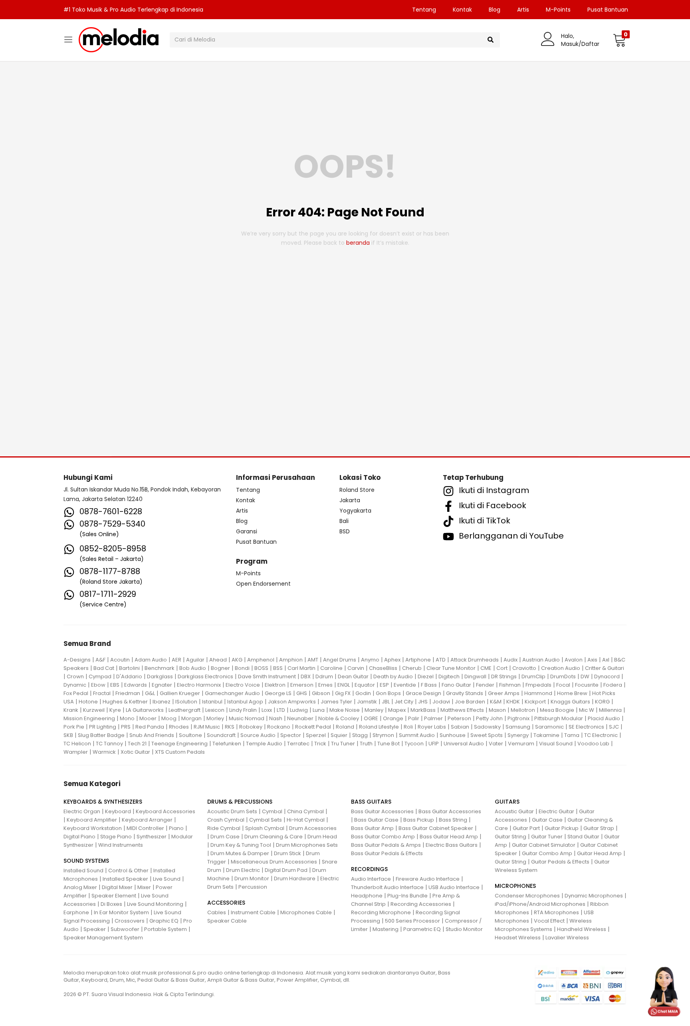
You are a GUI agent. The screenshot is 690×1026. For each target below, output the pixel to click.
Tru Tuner (343, 743)
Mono (127, 718)
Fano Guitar (456, 685)
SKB (68, 735)
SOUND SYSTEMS (86, 861)
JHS (423, 701)
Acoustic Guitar (514, 811)
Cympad (100, 676)
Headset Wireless (518, 937)
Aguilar (195, 660)
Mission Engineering (89, 718)
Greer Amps (503, 693)
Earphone (76, 912)
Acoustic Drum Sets (232, 811)
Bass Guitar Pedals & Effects (387, 853)
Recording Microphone (381, 912)
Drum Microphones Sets (307, 845)
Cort (502, 668)
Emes (325, 685)
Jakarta (349, 500)
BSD (344, 531)
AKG (237, 660)
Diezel (426, 676)
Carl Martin (301, 668)
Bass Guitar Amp (372, 828)
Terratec (298, 743)
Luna (319, 710)
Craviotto (524, 668)
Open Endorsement (263, 584)
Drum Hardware (294, 878)
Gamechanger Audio (232, 693)
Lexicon (214, 710)
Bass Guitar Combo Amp (383, 836)
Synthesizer (152, 836)
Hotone (88, 701)
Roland (345, 727)
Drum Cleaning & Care (273, 836)
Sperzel (316, 735)
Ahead (218, 660)
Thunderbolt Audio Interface (387, 887)
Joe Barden (470, 701)
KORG (602, 701)
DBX (306, 676)
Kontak (462, 10)
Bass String (453, 820)
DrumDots (563, 676)
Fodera (612, 685)
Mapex (397, 710)
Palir (413, 718)
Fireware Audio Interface (428, 879)
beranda (358, 243)
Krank (70, 710)
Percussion (252, 887)
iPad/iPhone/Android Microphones (540, 904)
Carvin (355, 668)
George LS (278, 693)
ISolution (186, 701)
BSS (278, 668)
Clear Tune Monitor (451, 668)
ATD (441, 660)
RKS (229, 727)
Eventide (405, 685)
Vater (496, 743)
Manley (374, 710)
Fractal (102, 693)
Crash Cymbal (225, 820)
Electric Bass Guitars (452, 845)
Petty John (489, 718)
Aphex (392, 660)
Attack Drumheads (474, 660)
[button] (620, 40)
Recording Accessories (421, 904)
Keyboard (118, 811)
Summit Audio (417, 735)
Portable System (165, 929)
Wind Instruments (120, 845)
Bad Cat (103, 668)
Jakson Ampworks (292, 701)
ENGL (343, 685)
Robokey (250, 727)
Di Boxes (111, 904)
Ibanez (162, 701)
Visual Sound (556, 743)
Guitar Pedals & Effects (560, 862)
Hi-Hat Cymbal (306, 820)
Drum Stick (287, 853)
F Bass (429, 685)
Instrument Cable (253, 912)
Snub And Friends (151, 735)
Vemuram (521, 743)
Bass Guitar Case (376, 820)
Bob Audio (192, 668)
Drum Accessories (313, 828)
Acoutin (120, 660)
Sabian (460, 727)
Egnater (162, 685)
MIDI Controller (145, 828)
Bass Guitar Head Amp (449, 836)
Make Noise (344, 710)
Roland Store (357, 490)
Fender (485, 685)
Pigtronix (518, 718)
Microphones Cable (306, 912)
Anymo (370, 660)
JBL (386, 701)
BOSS (261, 668)
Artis (523, 10)
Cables (216, 912)
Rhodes (179, 727)
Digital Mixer (117, 887)
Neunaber (300, 718)
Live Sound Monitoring (155, 904)
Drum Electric (243, 870)
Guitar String (510, 836)
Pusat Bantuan (607, 10)
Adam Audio (151, 660)
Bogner (220, 668)
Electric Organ (81, 811)
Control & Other (128, 870)
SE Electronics (586, 727)
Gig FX (343, 693)
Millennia (610, 710)
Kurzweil (94, 710)
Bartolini (129, 668)
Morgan (191, 718)
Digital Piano (79, 836)
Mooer (148, 718)
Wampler (75, 752)
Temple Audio (264, 743)
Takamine (546, 735)
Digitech (449, 676)
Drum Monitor (251, 878)
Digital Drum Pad (286, 870)
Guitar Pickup (562, 828)
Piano (176, 828)
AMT (312, 660)
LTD (281, 710)
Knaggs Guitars (570, 701)
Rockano (278, 727)
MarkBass (423, 710)
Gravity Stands (464, 693)
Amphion (291, 660)
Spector (290, 735)
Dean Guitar (353, 676)
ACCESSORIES (226, 903)
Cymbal (272, 811)
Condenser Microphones (527, 895)
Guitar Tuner (547, 836)
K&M (496, 701)
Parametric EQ (422, 929)
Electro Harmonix (199, 685)
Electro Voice (243, 685)
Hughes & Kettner (125, 701)
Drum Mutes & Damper (239, 853)
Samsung (518, 727)
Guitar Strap (598, 828)
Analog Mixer (80, 887)
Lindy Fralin (243, 710)
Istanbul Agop (245, 701)
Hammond (538, 693)
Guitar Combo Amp (547, 853)
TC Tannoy (109, 743)
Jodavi (441, 701)
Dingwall (475, 676)
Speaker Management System (103, 937)
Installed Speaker (125, 879)
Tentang (424, 10)
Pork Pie (73, 727)
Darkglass (160, 676)
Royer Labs (432, 727)
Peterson (459, 718)
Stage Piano (116, 836)
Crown (75, 676)
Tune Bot (388, 743)
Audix (511, 660)
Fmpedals (538, 685)
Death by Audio (393, 676)
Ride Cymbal (223, 828)
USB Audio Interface (454, 887)
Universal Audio (464, 743)
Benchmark (159, 668)
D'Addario (129, 676)
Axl (605, 660)
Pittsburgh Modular (558, 718)
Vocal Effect (549, 921)
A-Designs (77, 660)
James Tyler (336, 701)
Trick (320, 743)
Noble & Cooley (338, 718)
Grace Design (423, 693)
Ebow (98, 685)
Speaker (94, 929)
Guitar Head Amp (599, 853)
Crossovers (130, 921)
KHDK (513, 701)
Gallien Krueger (180, 693)
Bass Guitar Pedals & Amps (386, 845)
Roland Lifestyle (379, 727)
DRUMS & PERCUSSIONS (239, 802)
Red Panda (149, 727)
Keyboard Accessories (165, 811)
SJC (614, 727)
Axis (592, 660)
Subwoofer (125, 929)
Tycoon (414, 743)
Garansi (246, 531)
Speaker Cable (227, 921)
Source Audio (258, 735)
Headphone (367, 895)
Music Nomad (246, 718)
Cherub (412, 668)
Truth (366, 743)
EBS (114, 685)
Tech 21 (137, 743)
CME (486, 668)
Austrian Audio (541, 660)
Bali (344, 521)
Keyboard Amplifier (92, 820)
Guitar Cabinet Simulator (543, 845)
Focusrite (587, 685)
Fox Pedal (75, 693)
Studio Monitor (464, 929)
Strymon (383, 735)
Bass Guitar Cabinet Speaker (436, 828)
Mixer (144, 887)
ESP (384, 685)
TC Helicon (77, 743)
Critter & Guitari (604, 668)
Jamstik (367, 701)
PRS (126, 727)
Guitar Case (547, 820)
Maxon (497, 710)
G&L (150, 693)
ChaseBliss (383, 668)
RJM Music (207, 727)
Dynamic (74, 685)
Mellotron (523, 710)
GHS (301, 693)
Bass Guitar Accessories (382, 811)
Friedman (127, 693)
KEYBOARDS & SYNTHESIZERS (102, 802)
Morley (215, 718)
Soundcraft (221, 735)
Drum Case (225, 836)
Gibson (321, 693)
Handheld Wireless (581, 929)
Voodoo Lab (593, 743)
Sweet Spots (486, 735)
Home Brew (572, 693)
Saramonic (549, 727)
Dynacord (607, 676)
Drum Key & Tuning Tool (240, 845)
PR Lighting (102, 727)
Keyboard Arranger (147, 820)
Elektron (275, 685)
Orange (393, 718)
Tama (571, 735)
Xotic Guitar (135, 752)
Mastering (386, 929)
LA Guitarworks (145, 710)
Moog (168, 718)
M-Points (558, 10)
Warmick (104, 752)
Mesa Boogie (557, 710)
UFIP (433, 743)
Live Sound (166, 879)
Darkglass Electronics (205, 676)
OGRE (371, 718)
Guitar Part (526, 828)
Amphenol (260, 660)
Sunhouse (453, 735)
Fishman (510, 685)
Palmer (433, 718)
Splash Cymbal (264, 828)
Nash (275, 718)
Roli (408, 727)
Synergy (518, 735)
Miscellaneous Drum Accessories (274, 862)
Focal (563, 685)
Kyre (115, 710)
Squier (339, 735)
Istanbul (212, 701)
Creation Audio (560, 668)
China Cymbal (305, 811)
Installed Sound (83, 870)
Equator (365, 685)
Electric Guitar (556, 811)
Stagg (360, 735)
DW (585, 676)
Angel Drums (339, 660)
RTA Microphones (556, 912)
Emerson (301, 685)
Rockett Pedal (313, 727)
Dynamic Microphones (594, 895)
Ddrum (324, 676)
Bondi (242, 668)
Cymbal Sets (265, 820)
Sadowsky (487, 727)
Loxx (267, 710)
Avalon (574, 660)
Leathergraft (184, 710)
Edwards (135, 685)
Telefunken (226, 743)
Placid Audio (604, 718)
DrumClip (533, 676)
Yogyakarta (355, 511)
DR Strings (504, 676)
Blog (494, 10)
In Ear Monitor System (121, 912)
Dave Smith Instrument (267, 676)
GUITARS (507, 802)
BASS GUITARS (371, 802)
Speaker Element (113, 895)
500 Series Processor (412, 921)
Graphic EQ (163, 921)
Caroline (331, 668)
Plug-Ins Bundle (407, 895)
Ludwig (299, 710)
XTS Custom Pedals (180, 752)
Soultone (190, 735)
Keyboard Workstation (92, 828)
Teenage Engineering (179, 743)
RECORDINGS (369, 869)
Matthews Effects (462, 710)
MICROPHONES (515, 886)
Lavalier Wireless (567, 937)
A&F (100, 660)
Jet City (404, 701)
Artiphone (418, 660)
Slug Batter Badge (101, 735)
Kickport (535, 701)
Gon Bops (388, 693)
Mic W (586, 710)
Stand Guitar (583, 836)
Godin (363, 693)
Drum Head (322, 836)
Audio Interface (371, 879)
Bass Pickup (418, 820)
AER (176, 660)
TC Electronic (601, 735)
